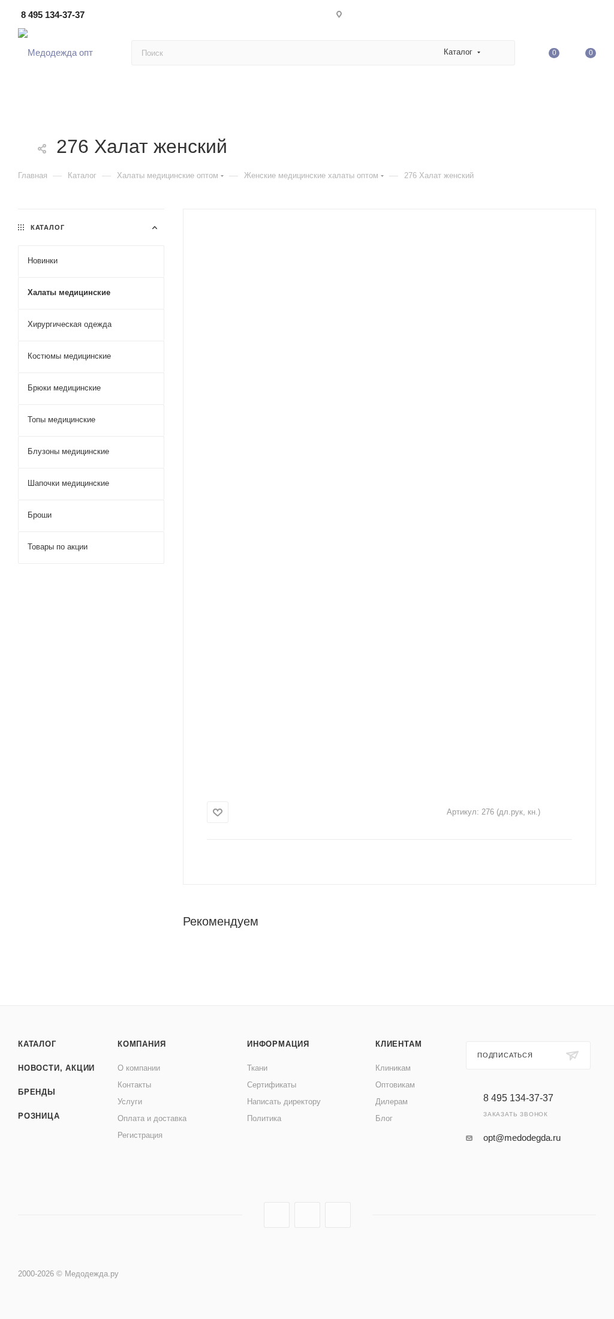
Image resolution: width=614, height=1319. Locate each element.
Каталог (37, 1043)
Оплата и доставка (152, 1118)
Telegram (307, 1215)
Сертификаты (271, 1084)
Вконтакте (277, 1215)
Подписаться (505, 1055)
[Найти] (500, 52)
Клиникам (393, 1067)
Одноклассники (338, 1215)
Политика (264, 1118)
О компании (139, 1067)
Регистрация (140, 1135)
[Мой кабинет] (590, 16)
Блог (384, 1118)
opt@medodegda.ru (522, 1137)
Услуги (130, 1101)
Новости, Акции (56, 1067)
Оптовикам (395, 1084)
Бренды (37, 1091)
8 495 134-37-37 (53, 15)
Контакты (134, 1084)
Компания (141, 1043)
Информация (278, 1043)
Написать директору (284, 1101)
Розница (39, 1115)
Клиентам (398, 1043)
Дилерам (391, 1101)
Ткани (257, 1067)
